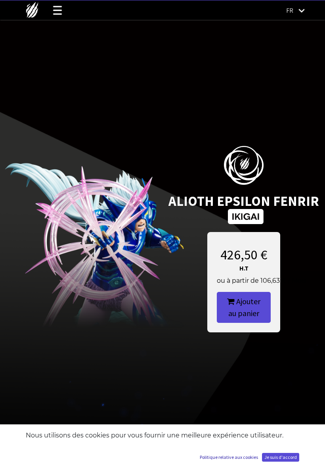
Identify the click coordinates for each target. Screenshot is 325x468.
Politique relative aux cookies (229, 457)
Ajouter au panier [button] (244, 307)
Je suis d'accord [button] (280, 457)
